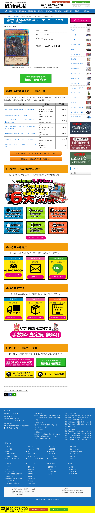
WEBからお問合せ (39, 509)
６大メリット (52, 471)
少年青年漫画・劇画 (77, 64)
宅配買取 (30, 471)
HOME (10, 16)
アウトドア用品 (53, 458)
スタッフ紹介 (10, 471)
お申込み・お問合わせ (12, 483)
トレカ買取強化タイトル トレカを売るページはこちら (35, 153)
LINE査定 (30, 481)
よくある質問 (31, 483)
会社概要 (9, 469)
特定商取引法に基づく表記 (14, 478)
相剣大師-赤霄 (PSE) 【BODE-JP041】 (16, 115)
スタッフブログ (73, 474)
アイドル (73, 97)
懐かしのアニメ (75, 83)
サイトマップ (10, 481)
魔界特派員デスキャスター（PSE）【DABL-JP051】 (20, 133)
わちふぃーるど (75, 92)
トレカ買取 (73, 446)
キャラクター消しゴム (77, 107)
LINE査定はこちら (81, 2)
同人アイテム (75, 30)
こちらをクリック (18, 420)
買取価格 (16, 16)
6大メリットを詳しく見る (35, 237)
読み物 (50, 474)
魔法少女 (73, 59)
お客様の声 (72, 469)
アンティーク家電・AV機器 (36, 458)
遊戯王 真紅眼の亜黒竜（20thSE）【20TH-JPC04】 (20, 109)
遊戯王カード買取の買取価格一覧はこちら (36, 159)
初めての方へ (31, 467)
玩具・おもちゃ (75, 44)
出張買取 (30, 474)
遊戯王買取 (52, 449)
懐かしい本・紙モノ (77, 88)
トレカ (73, 39)
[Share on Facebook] (10, 394)
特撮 (72, 49)
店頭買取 (30, 476)
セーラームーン (75, 54)
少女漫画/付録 (75, 68)
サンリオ (73, 102)
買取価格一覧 (52, 467)
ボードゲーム (75, 35)
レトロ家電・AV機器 (77, 112)
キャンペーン (73, 471)
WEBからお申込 (62, 2)
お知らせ (71, 467)
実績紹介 (51, 469)
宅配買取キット (32, 478)
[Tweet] (6, 394)
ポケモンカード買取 (33, 449)
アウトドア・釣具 (76, 117)
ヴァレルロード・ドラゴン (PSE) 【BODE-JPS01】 (20, 139)
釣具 (71, 458)
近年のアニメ (75, 78)
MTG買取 (9, 449)
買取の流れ (30, 469)
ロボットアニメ (75, 73)
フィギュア (74, 25)
